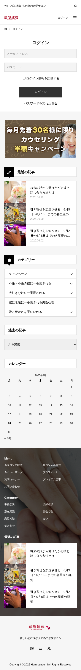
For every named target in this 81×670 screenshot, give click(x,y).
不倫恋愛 (9, 504)
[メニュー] (74, 17)
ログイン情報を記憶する (42, 78)
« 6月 (8, 438)
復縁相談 (48, 504)
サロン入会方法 (52, 465)
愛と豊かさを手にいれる (25, 312)
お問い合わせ (12, 486)
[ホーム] (5, 29)
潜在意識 (9, 511)
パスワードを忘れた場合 (40, 103)
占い (45, 518)
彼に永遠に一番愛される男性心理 (31, 302)
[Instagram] (32, 648)
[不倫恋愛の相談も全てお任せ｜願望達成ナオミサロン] (11, 18)
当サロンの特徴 (13, 465)
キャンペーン (18, 273)
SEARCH (75, 5)
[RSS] (49, 648)
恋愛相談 (9, 518)
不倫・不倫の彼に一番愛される (30, 283)
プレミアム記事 (52, 479)
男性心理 (48, 511)
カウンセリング (13, 472)
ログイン (63, 17)
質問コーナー (12, 479)
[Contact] (40, 648)
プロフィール (50, 472)
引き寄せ (9, 525)
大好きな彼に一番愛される (27, 293)
